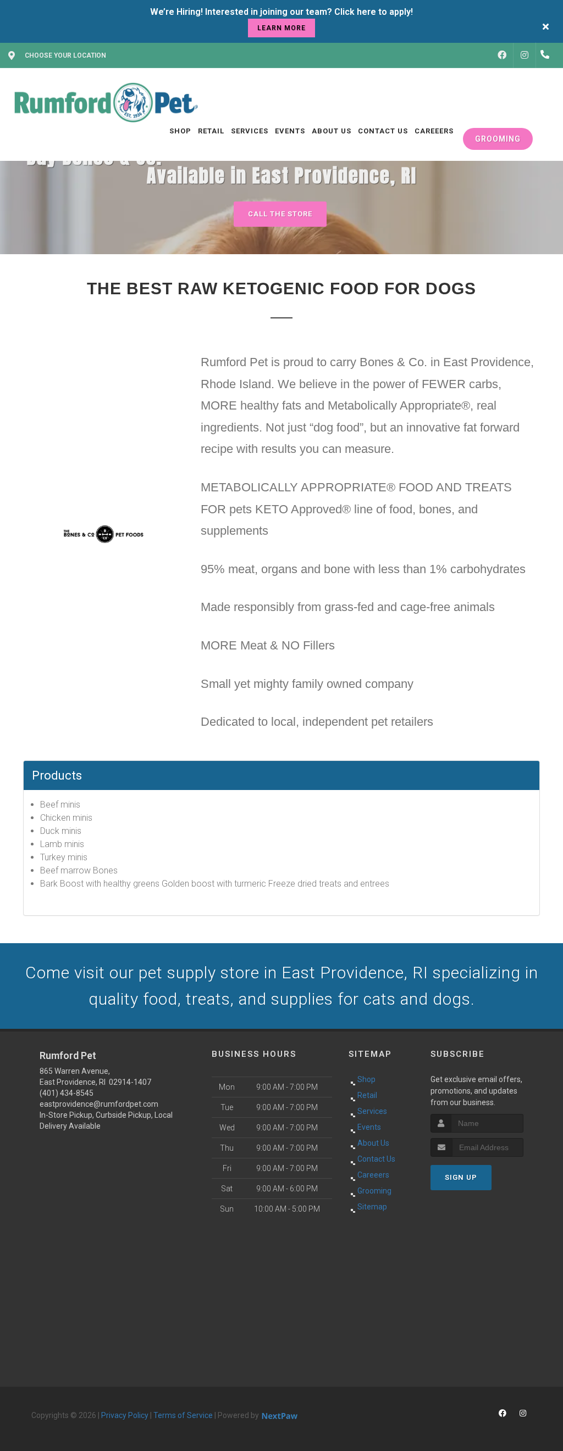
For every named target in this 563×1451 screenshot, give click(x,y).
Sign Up (461, 1177)
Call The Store (280, 214)
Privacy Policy (124, 1415)
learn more (281, 28)
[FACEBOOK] (502, 55)
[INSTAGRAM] (525, 55)
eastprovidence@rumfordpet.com (99, 1104)
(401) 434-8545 (66, 1093)
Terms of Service (183, 1415)
